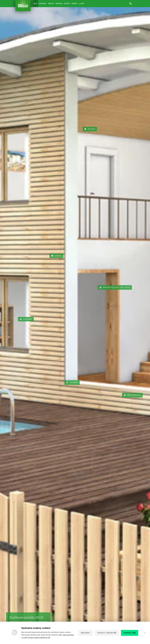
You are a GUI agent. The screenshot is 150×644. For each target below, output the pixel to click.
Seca (35, 3)
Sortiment (43, 3)
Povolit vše (129, 633)
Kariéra (74, 3)
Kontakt (67, 3)
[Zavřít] (144, 632)
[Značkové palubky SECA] (23, 5)
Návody (51, 3)
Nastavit (85, 633)
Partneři (59, 3)
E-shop (81, 3)
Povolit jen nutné (106, 633)
